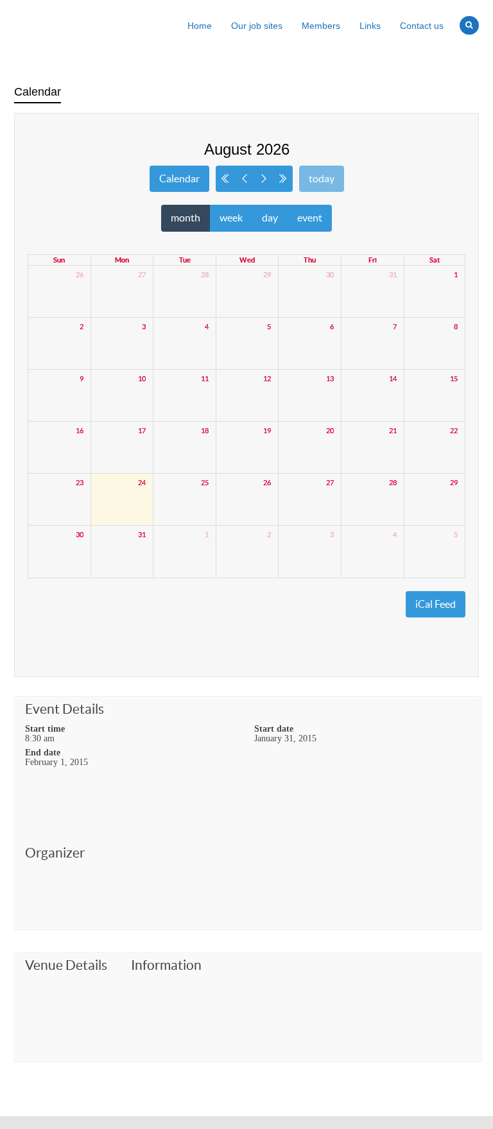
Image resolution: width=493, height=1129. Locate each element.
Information (166, 965)
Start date (273, 728)
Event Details (64, 709)
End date (42, 752)
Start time (45, 728)
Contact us (422, 26)
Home (199, 26)
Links (370, 26)
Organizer (55, 853)
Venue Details (66, 965)
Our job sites (256, 26)
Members (321, 26)
